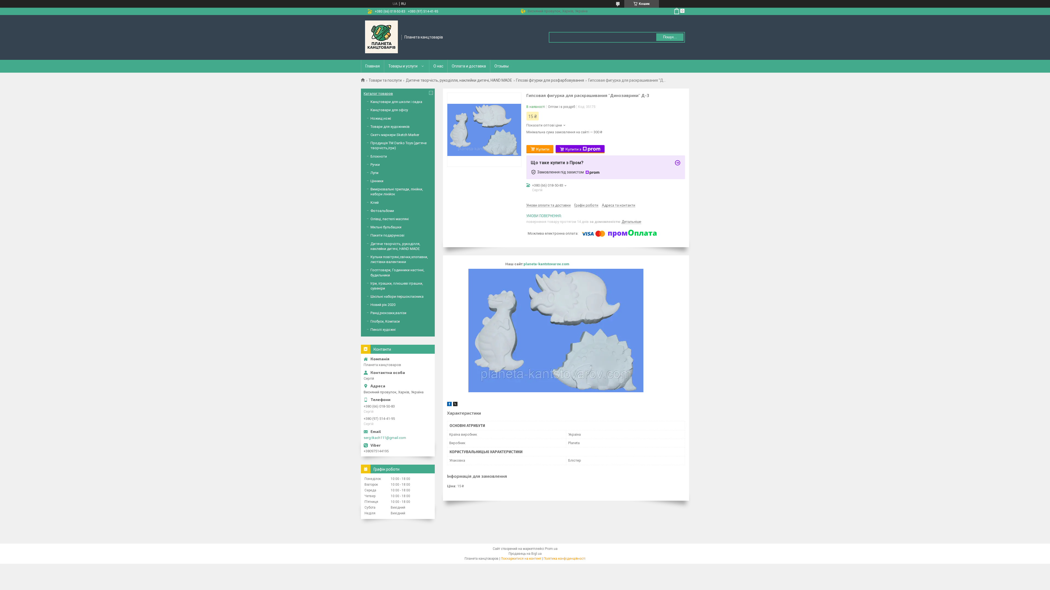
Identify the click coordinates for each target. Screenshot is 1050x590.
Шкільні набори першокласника (397, 296)
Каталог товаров (378, 94)
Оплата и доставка (469, 66)
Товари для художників (390, 127)
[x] (455, 405)
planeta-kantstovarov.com (546, 264)
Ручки (375, 165)
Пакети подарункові (387, 235)
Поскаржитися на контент (521, 558)
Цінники (377, 181)
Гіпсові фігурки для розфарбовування (550, 80)
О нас (438, 66)
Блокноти (379, 156)
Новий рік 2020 (383, 305)
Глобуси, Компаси (385, 321)
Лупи (374, 173)
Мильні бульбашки (386, 227)
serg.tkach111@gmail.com (385, 438)
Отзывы (501, 66)
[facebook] (449, 405)
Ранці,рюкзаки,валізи (388, 313)
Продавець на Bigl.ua (525, 554)
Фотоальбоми (382, 211)
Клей (375, 202)
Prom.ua (551, 549)
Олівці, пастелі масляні (390, 219)
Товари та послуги (385, 80)
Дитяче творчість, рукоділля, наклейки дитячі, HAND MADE (459, 80)
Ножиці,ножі (381, 118)
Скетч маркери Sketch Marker (395, 135)
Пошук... (670, 37)
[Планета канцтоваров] (381, 36)
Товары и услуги (403, 66)
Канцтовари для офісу (389, 110)
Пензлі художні (383, 330)
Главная (372, 66)
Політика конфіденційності (564, 558)
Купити (542, 149)
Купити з (573, 149)
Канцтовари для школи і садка (396, 102)
